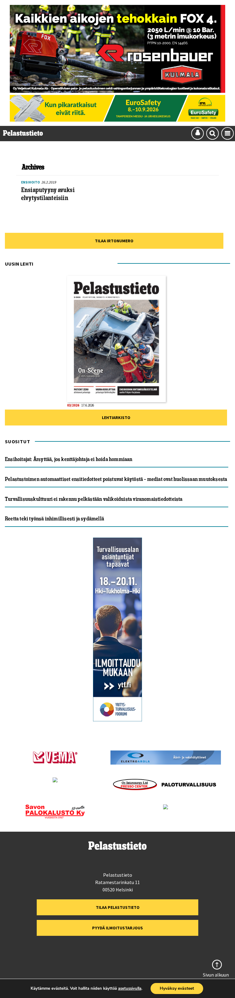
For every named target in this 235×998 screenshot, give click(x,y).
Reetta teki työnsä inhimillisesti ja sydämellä (54, 518)
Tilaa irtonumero (114, 241)
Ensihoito (30, 182)
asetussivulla (129, 988)
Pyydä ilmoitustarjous (117, 928)
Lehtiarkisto (116, 417)
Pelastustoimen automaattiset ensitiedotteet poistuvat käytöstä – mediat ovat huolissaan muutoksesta (116, 479)
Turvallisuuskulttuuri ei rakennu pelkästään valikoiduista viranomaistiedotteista (94, 499)
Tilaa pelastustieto (118, 907)
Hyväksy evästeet (177, 988)
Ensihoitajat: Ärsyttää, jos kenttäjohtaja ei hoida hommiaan (68, 459)
